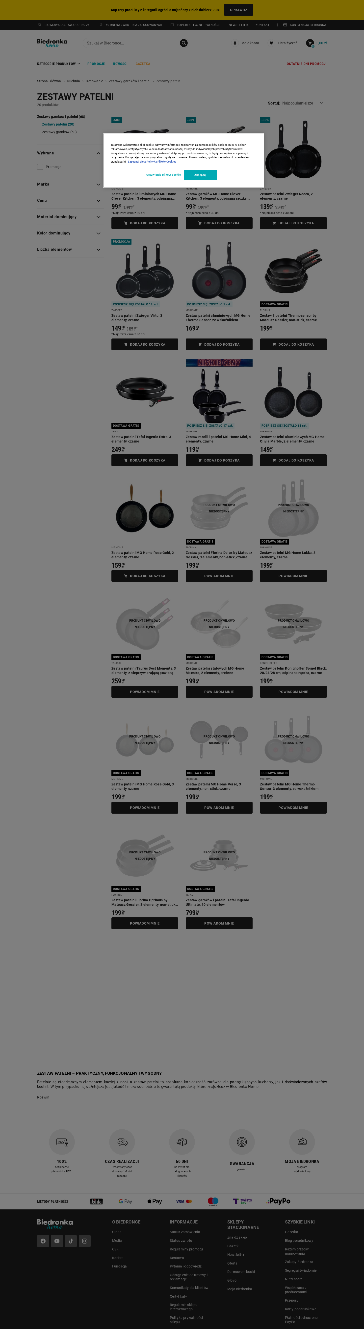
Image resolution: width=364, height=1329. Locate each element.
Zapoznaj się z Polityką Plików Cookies (152, 161)
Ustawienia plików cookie (163, 174)
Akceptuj (200, 175)
